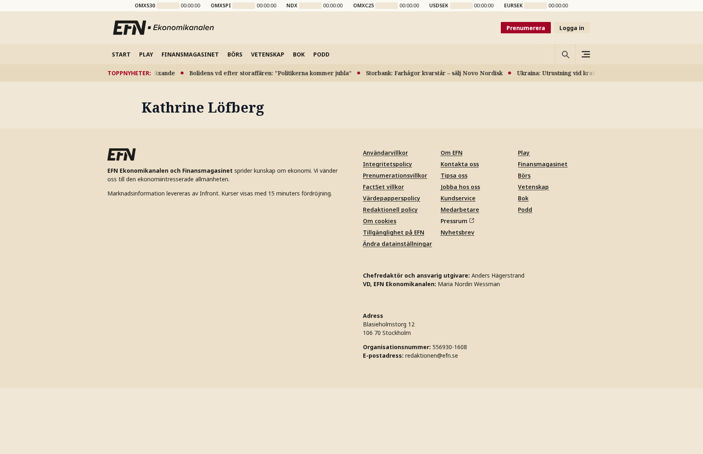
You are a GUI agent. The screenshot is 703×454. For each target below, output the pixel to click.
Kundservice (458, 198)
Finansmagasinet (543, 164)
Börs (524, 175)
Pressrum (454, 221)
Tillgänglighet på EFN (393, 232)
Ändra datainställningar (397, 244)
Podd (525, 209)
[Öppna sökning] (565, 54)
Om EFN (452, 152)
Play (524, 152)
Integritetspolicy (387, 164)
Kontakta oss (460, 164)
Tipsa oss (454, 175)
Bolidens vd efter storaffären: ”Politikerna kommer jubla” (265, 73)
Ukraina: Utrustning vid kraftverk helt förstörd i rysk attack (594, 73)
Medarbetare (460, 209)
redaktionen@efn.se (431, 355)
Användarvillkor (385, 152)
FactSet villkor (383, 187)
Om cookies (379, 221)
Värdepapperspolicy (391, 198)
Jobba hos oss (460, 187)
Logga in (571, 28)
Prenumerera (526, 28)
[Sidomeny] (585, 54)
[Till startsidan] (164, 27)
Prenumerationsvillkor (395, 175)
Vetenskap (533, 187)
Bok (523, 198)
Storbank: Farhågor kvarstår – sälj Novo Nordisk (428, 73)
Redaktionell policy (390, 209)
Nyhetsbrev (457, 232)
